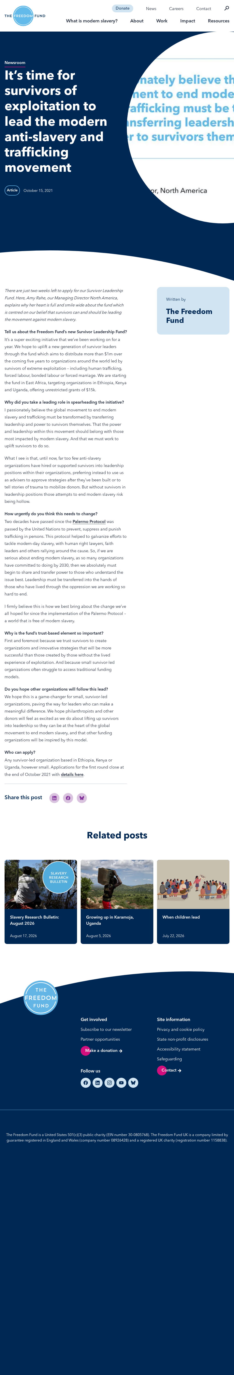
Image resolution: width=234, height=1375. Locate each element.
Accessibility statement (178, 1049)
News (151, 8)
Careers (176, 8)
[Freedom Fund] (25, 16)
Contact (203, 8)
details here (72, 775)
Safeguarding (169, 1058)
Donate (123, 8)
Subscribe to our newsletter (106, 1029)
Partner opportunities (100, 1039)
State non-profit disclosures (182, 1039)
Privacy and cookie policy (181, 1029)
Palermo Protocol (89, 522)
